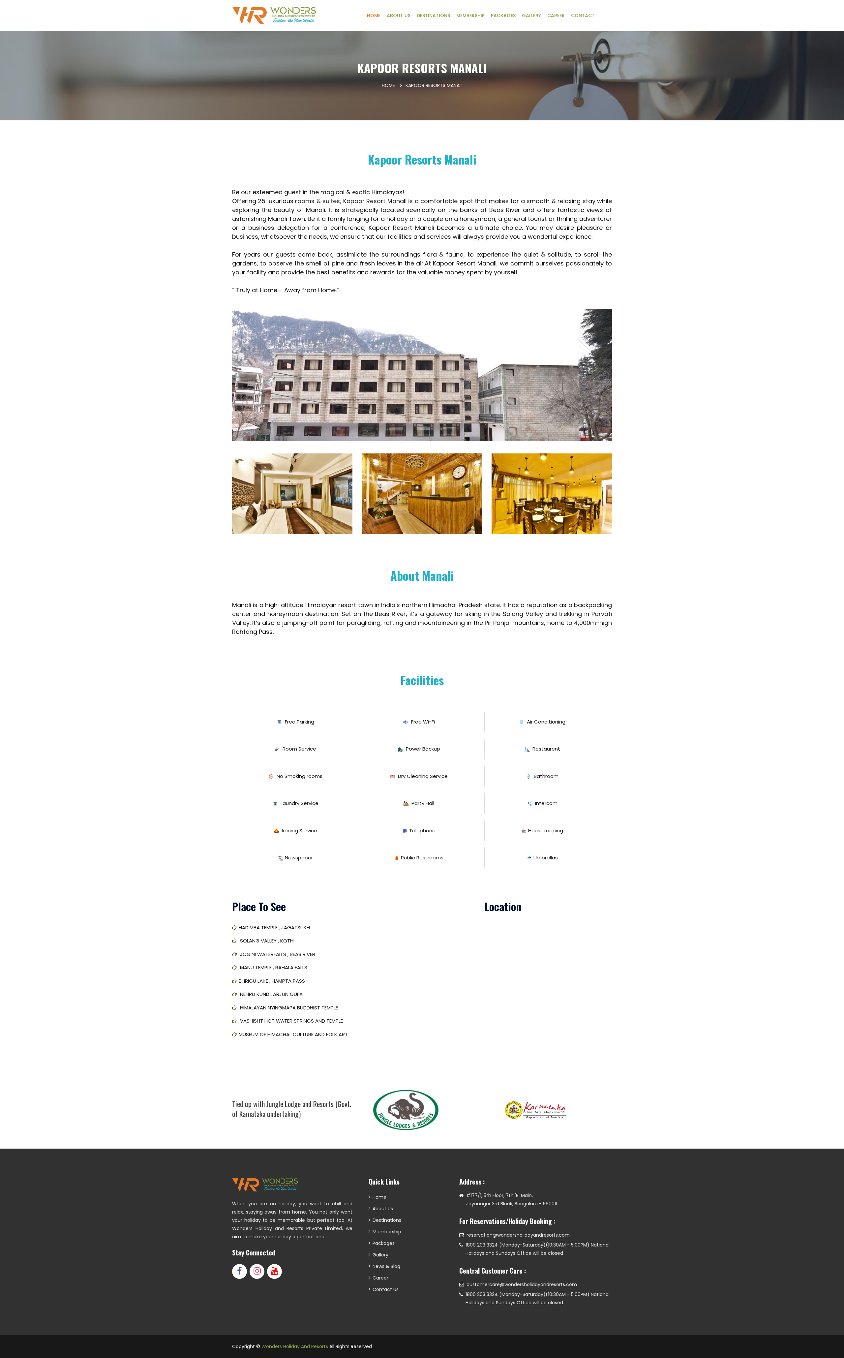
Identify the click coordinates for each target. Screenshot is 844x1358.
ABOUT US (398, 15)
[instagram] (257, 1271)
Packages (384, 1243)
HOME (373, 15)
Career (380, 1278)
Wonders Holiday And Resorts (294, 1346)
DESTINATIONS (433, 15)
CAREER (556, 15)
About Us (383, 1208)
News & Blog (386, 1266)
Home (388, 85)
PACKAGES (503, 15)
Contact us (386, 1289)
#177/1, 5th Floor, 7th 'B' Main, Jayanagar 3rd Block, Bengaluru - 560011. (512, 1199)
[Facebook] (239, 1271)
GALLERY (531, 15)
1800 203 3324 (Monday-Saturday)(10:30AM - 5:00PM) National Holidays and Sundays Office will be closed (538, 1249)
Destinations (387, 1220)
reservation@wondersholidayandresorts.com (518, 1235)
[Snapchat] (274, 1271)
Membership (387, 1231)
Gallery (380, 1254)
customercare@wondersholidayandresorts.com (522, 1284)
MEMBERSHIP (470, 15)
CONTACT (583, 15)
